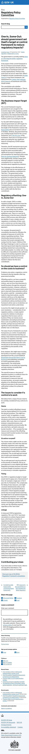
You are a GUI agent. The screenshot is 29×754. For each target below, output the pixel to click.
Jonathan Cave (5, 52)
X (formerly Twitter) (8, 598)
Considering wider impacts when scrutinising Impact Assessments (8, 587)
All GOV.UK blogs (6, 720)
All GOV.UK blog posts (8, 722)
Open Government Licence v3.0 (11, 735)
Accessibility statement (8, 727)
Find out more (5, 644)
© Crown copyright (15, 750)
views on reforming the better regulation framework (14, 58)
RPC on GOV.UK (7, 664)
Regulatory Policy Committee (10, 14)
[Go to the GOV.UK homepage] (7, 2)
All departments (6, 725)
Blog (2, 10)
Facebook (19, 598)
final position (5, 130)
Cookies (20, 727)
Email (17, 600)
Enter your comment (7, 608)
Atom (17, 652)
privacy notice (7, 625)
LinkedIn (5, 600)
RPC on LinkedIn (7, 662)
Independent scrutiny (13, 53)
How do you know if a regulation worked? (13, 681)
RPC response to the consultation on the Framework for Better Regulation (20, 587)
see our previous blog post (10, 156)
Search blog (5, 24)
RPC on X (5, 661)
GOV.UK (19, 722)
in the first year (16, 135)
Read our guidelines (6, 708)
